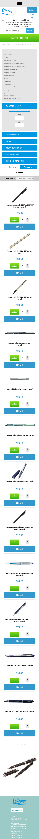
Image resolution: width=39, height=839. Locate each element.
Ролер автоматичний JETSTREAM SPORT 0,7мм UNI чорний (20, 206)
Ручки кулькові (8, 93)
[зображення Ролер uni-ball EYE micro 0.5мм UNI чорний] (19, 333)
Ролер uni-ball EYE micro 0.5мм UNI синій (19, 481)
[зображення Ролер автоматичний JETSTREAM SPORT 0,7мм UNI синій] (19, 517)
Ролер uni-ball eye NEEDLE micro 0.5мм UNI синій (19, 574)
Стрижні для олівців (9, 96)
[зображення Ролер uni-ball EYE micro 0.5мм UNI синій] (19, 471)
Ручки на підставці (9, 87)
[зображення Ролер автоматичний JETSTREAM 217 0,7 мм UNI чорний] (19, 609)
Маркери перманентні (10, 69)
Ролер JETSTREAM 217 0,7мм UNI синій (19, 665)
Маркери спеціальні (9, 72)
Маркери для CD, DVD (10, 60)
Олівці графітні (8, 52)
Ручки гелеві (7, 81)
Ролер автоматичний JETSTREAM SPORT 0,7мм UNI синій (20, 528)
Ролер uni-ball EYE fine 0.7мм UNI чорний (20, 435)
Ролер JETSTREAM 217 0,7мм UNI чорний (19, 711)
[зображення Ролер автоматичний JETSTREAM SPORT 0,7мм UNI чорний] (19, 195)
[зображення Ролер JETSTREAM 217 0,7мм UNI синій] (19, 655)
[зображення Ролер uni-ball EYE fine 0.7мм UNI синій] (19, 379)
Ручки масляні (8, 84)
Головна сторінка (7, 45)
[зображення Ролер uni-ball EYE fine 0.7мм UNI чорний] (19, 425)
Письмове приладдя (21, 45)
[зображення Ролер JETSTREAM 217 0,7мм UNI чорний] (19, 701)
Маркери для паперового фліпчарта (14, 63)
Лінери (6, 57)
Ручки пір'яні (7, 90)
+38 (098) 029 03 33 (20, 20)
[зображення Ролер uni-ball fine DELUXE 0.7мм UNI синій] (19, 241)
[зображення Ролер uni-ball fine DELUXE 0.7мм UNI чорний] (19, 287)
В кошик (19, 227)
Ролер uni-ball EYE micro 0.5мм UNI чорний (19, 344)
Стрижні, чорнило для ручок (12, 98)
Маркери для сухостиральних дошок (14, 66)
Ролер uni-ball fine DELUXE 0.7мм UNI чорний (19, 298)
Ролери (6, 78)
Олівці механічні (8, 55)
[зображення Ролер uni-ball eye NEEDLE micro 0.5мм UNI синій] (19, 563)
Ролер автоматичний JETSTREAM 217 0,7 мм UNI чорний (19, 620)
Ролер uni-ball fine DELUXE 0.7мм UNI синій (19, 252)
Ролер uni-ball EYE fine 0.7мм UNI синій (19, 389)
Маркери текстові (9, 75)
